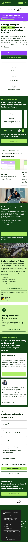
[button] (11, 537)
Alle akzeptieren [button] (11, 531)
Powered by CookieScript (11, 539)
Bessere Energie (10, 265)
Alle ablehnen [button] (11, 535)
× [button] (19, 511)
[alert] (11, 525)
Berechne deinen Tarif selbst (14, 57)
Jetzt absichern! (7, 19)
